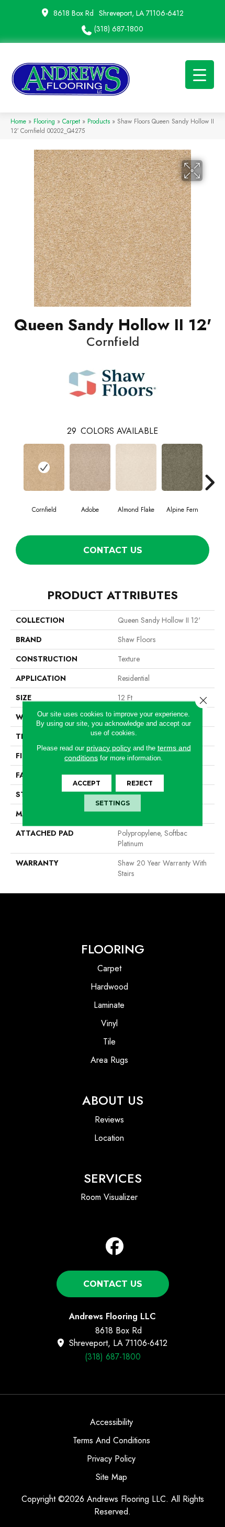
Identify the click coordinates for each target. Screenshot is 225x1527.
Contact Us (112, 550)
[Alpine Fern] (182, 467)
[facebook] (115, 1247)
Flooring (44, 121)
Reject (140, 783)
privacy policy (108, 748)
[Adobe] (90, 467)
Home (18, 121)
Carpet (71, 121)
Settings (112, 803)
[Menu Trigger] (199, 74)
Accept (86, 783)
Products (98, 121)
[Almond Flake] (136, 467)
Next (209, 467)
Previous (16, 467)
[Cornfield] (44, 467)
